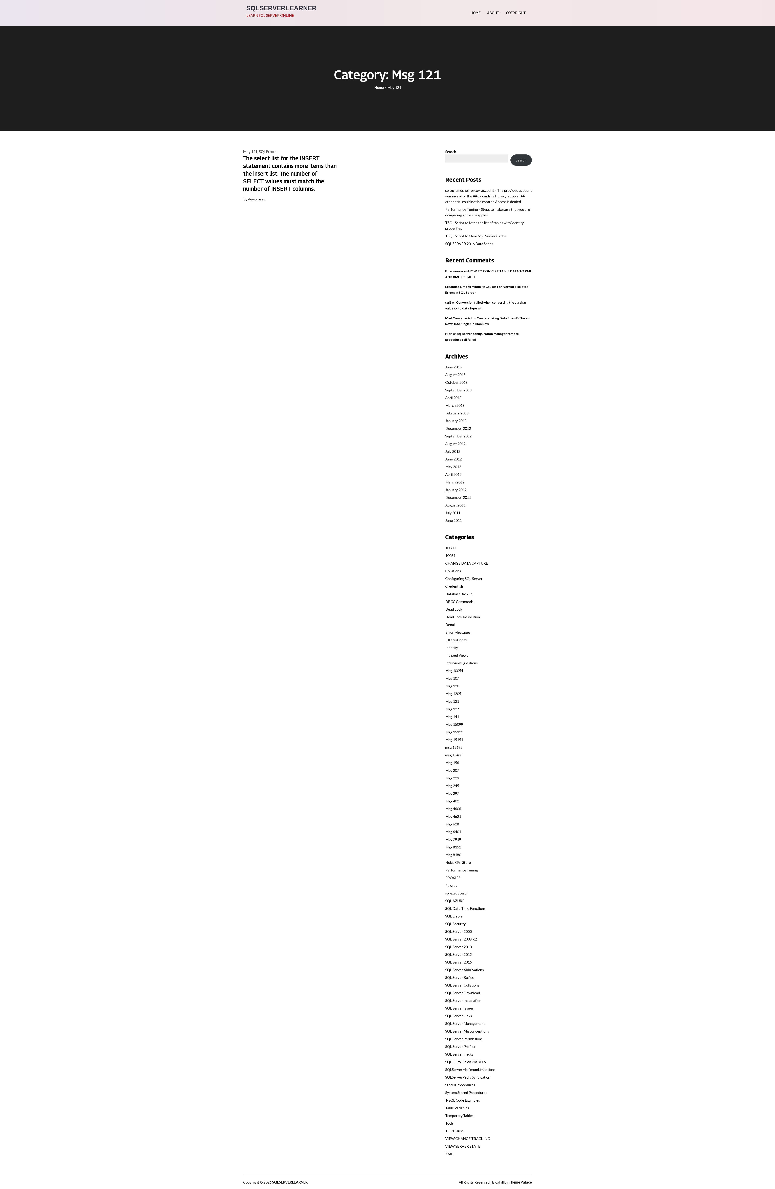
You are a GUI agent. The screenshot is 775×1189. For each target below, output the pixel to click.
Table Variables (457, 1108)
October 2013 (456, 382)
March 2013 (454, 405)
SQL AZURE (454, 901)
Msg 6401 (453, 831)
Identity (451, 647)
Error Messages (457, 632)
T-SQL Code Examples (462, 1100)
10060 (450, 548)
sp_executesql (456, 893)
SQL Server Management (465, 1023)
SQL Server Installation (463, 1000)
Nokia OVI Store (458, 862)
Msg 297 (452, 793)
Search (450, 151)
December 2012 (458, 428)
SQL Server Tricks (459, 1054)
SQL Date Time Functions (465, 908)
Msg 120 (452, 686)
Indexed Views (456, 655)
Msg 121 (250, 151)
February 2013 (456, 413)
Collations (453, 571)
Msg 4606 (453, 808)
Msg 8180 (453, 854)
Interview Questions (461, 663)
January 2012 (455, 490)
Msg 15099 (454, 724)
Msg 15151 (454, 739)
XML (449, 1154)
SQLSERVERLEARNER (281, 8)
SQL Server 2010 (458, 947)
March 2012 (454, 482)
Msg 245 (452, 785)
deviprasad (256, 199)
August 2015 (455, 374)
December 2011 (458, 497)
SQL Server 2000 (458, 931)
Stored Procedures (460, 1085)
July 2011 (452, 513)
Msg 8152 (453, 847)
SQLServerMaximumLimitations (470, 1069)
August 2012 (455, 443)
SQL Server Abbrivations (464, 970)
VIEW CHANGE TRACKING (467, 1138)
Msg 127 (452, 709)
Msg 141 (452, 716)
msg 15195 (453, 747)
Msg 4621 (453, 816)
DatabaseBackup (458, 594)
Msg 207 (452, 770)
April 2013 (453, 397)
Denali (450, 624)
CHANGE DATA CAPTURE (466, 563)
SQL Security (455, 924)
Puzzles (451, 885)
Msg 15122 (454, 732)
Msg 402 (452, 801)
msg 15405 (453, 755)
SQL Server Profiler (460, 1046)
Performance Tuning (461, 870)
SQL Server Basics (459, 977)
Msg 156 (452, 762)
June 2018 (453, 367)
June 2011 (453, 520)
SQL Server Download (462, 993)
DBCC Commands (459, 601)
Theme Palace (520, 1182)
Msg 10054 (454, 670)
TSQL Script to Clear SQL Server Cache (475, 236)
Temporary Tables (459, 1115)
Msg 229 (452, 778)
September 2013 (458, 390)
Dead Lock (453, 609)
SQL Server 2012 (458, 954)
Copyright (516, 13)
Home (476, 13)
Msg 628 (452, 824)
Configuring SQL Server (464, 578)
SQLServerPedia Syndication (467, 1077)
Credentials (454, 586)
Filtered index (456, 640)
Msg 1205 (453, 693)
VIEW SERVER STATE (462, 1146)
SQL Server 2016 (458, 962)
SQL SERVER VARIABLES (465, 1062)
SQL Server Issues (459, 1008)
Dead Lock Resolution (462, 617)
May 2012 (453, 466)
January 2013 (455, 420)
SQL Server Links (458, 1016)
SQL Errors (267, 151)
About (493, 13)
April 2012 (453, 474)
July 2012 (452, 451)
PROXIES (452, 877)
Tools (449, 1123)
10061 (450, 555)
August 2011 (455, 505)
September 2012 (458, 436)
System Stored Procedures (466, 1092)
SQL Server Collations (462, 985)
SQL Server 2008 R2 (461, 939)
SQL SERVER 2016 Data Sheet (469, 243)
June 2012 (453, 459)
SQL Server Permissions (464, 1039)
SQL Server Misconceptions (467, 1031)
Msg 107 (452, 678)
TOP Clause (454, 1131)
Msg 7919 (453, 839)
